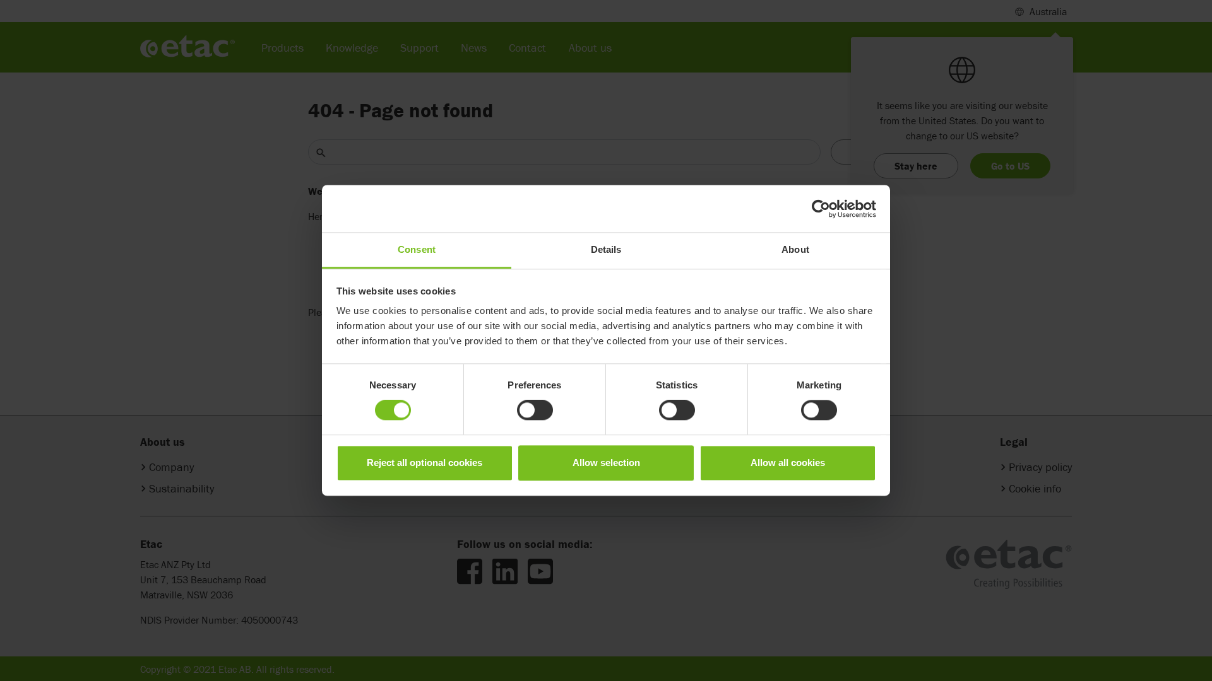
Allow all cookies (788, 462)
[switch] (535, 410)
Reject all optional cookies (424, 462)
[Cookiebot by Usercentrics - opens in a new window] (821, 208)
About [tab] (795, 249)
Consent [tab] (417, 249)
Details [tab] (606, 249)
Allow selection (606, 462)
